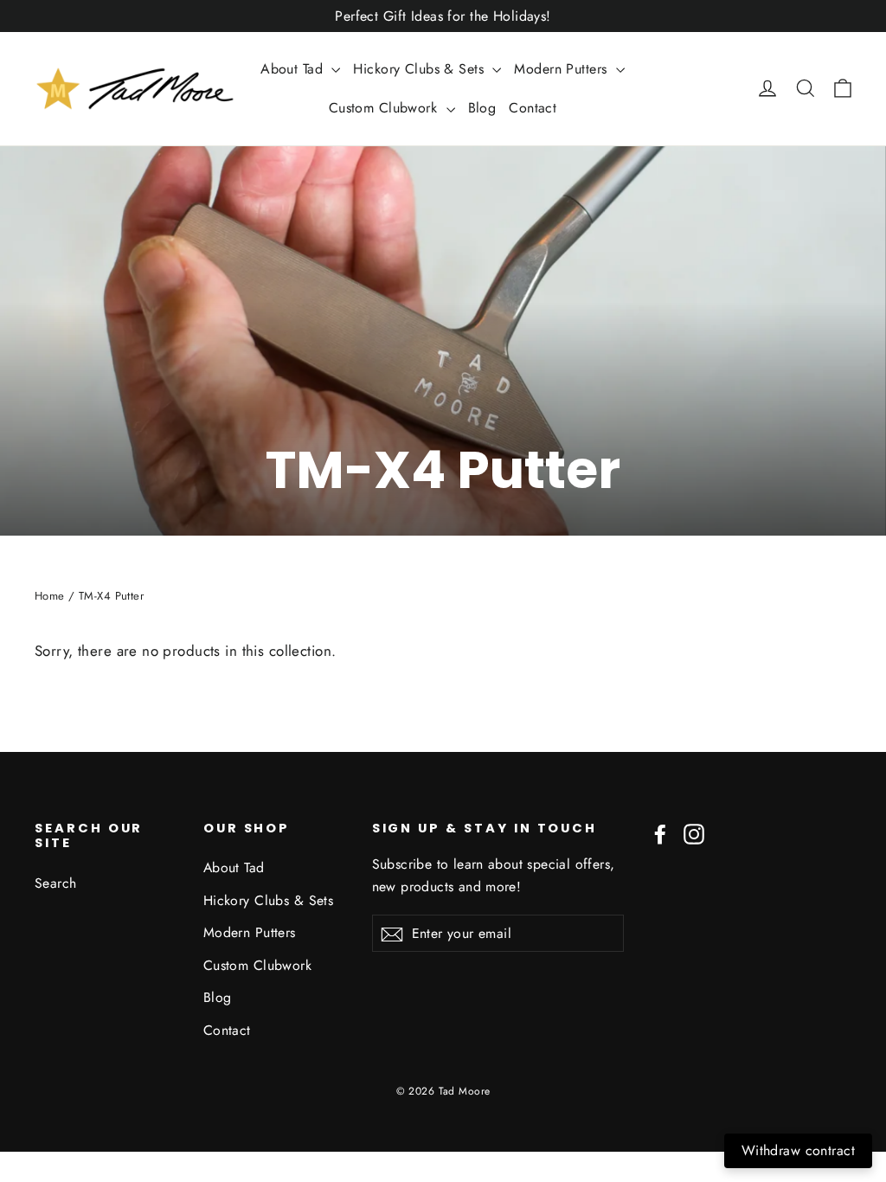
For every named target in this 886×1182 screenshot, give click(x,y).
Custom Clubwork (385, 108)
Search (56, 883)
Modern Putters (562, 69)
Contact (532, 108)
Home (50, 596)
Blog (482, 108)
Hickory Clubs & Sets (420, 69)
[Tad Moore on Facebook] (660, 833)
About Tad (293, 69)
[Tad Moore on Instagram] (694, 833)
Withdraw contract (798, 1150)
